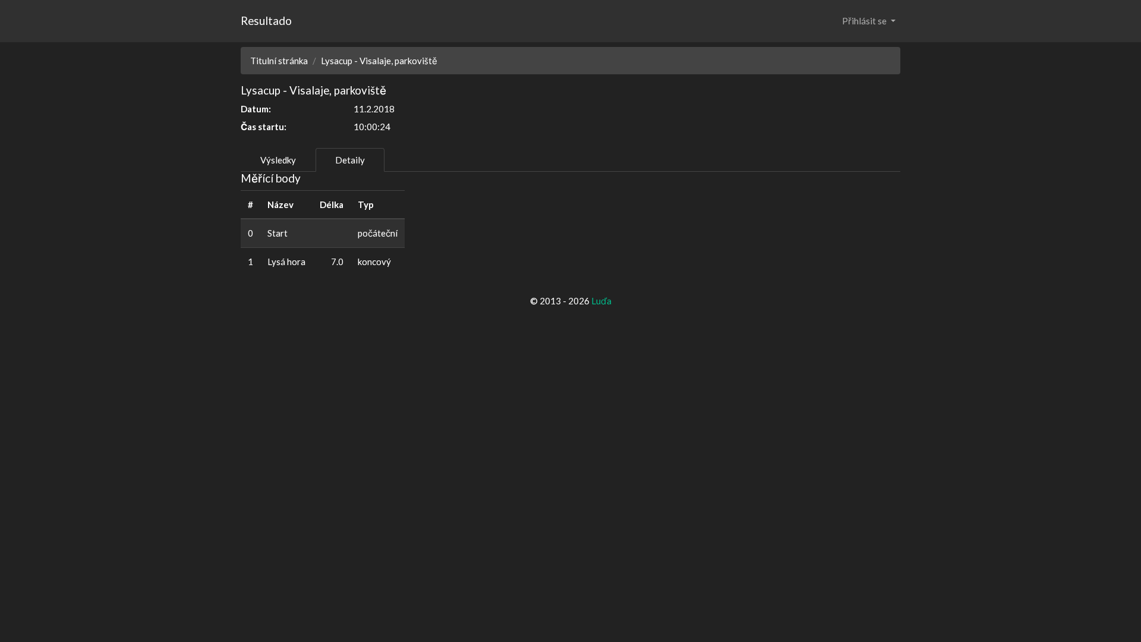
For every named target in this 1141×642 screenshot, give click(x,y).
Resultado (266, 20)
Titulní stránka (279, 60)
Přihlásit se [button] (865, 20)
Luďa (601, 300)
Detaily (350, 160)
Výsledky (278, 160)
